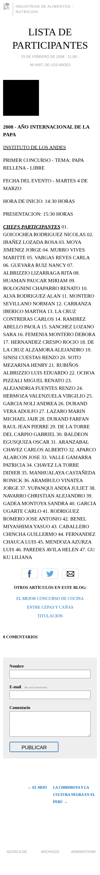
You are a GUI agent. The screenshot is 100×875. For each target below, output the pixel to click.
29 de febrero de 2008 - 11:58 (49, 57)
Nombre (16, 666)
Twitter (50, 574)
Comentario (19, 707)
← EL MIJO (37, 787)
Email (70, 574)
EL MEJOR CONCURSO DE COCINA (50, 598)
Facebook (29, 574)
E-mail (28, 687)
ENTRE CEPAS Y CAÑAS (50, 607)
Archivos (50, 852)
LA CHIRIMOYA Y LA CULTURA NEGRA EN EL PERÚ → (74, 795)
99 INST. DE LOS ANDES (50, 65)
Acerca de (17, 852)
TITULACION (50, 616)
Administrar (83, 852)
